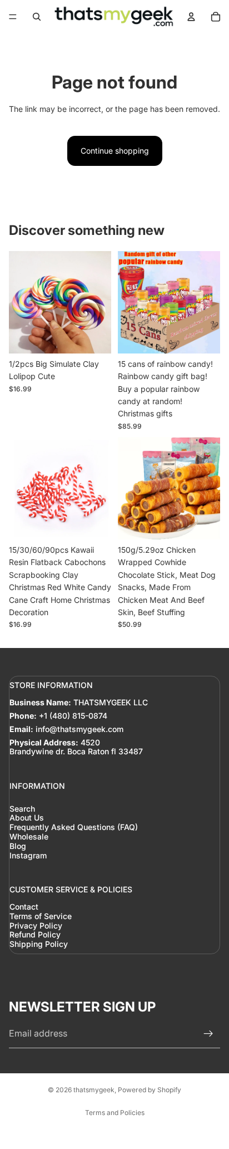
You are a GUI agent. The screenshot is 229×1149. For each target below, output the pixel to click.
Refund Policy (35, 934)
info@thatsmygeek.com (79, 729)
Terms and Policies (115, 1112)
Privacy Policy (35, 925)
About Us (26, 817)
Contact (23, 906)
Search (22, 808)
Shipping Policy (38, 944)
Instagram (28, 855)
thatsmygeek (93, 1090)
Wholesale (28, 836)
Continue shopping (115, 150)
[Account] (191, 16)
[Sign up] (208, 1033)
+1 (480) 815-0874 (73, 715)
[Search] (36, 16)
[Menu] (13, 17)
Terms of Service (40, 916)
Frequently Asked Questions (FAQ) (73, 827)
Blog (17, 846)
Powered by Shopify (149, 1090)
